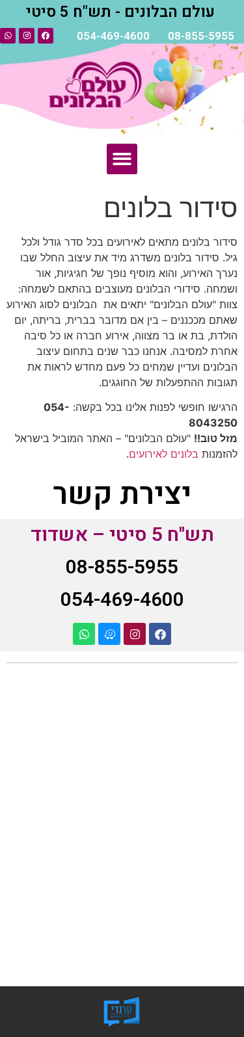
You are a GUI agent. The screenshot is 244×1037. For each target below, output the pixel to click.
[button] (122, 159)
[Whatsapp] (8, 36)
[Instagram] (26, 36)
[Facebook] (45, 36)
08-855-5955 (201, 36)
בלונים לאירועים (163, 453)
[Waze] (109, 634)
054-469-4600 (113, 36)
